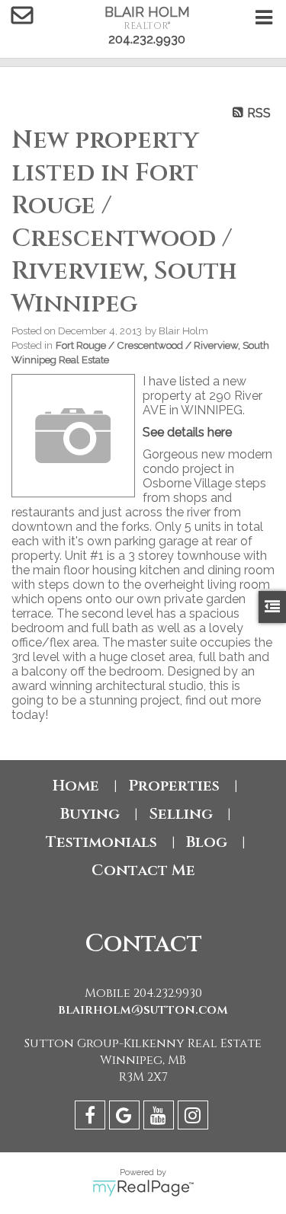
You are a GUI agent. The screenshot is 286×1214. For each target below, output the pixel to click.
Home (76, 785)
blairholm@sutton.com (143, 1010)
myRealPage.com (143, 1188)
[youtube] (160, 1117)
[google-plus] (126, 1117)
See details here (187, 432)
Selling (181, 813)
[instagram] (195, 1117)
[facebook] (92, 1117)
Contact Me (143, 870)
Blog (206, 842)
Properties (174, 785)
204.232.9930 (146, 39)
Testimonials (101, 842)
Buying (90, 813)
